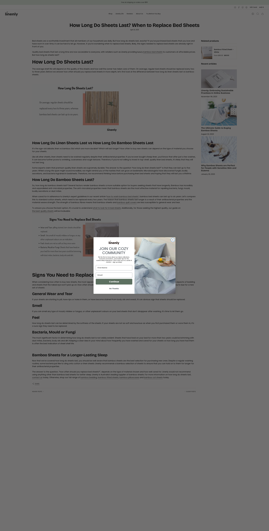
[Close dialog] (173, 240)
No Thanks (114, 288)
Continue (114, 281)
